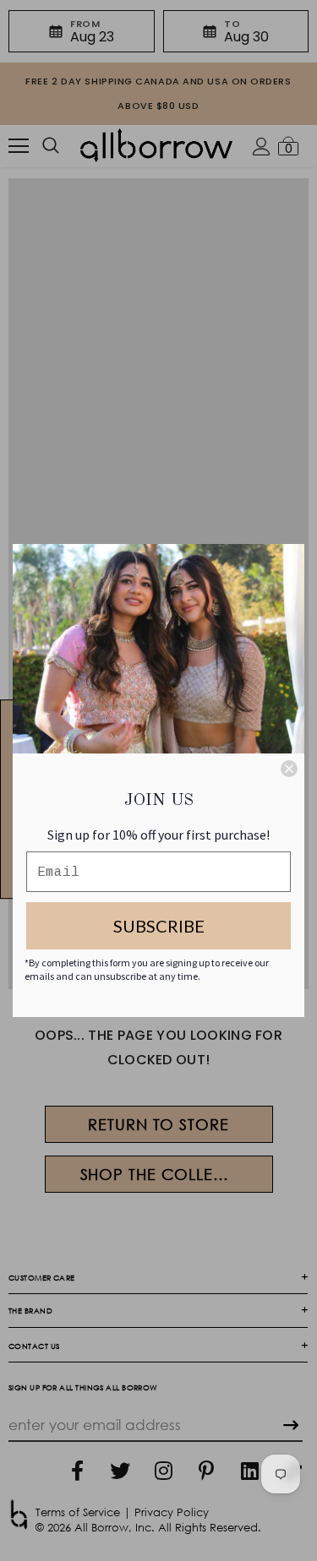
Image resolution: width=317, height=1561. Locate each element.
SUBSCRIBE (159, 926)
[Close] (289, 768)
